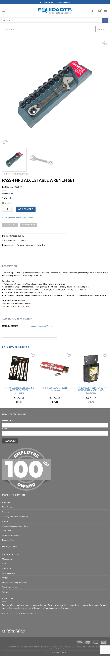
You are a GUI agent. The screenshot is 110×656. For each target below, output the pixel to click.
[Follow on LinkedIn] (18, 631)
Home (4, 174)
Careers (5, 512)
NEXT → (101, 29)
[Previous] (7, 93)
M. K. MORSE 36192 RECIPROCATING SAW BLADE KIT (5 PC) (19, 389)
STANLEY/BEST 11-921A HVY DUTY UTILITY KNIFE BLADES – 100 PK (91, 389)
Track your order (9, 587)
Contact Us (7, 521)
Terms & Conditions (55, 649)
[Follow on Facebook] (4, 631)
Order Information (10, 535)
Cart (4, 563)
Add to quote (28, 225)
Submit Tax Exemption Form (14, 582)
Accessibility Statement (76, 647)
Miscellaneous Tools (19, 174)
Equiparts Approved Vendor (41, 326)
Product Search (9, 540)
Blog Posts (7, 507)
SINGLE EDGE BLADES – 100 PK (55, 388)
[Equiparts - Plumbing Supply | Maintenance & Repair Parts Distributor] (55, 11)
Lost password (8, 573)
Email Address (8, 421)
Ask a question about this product (17, 217)
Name (5, 429)
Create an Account (10, 554)
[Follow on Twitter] (9, 631)
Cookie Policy (94, 647)
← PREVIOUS (10, 29)
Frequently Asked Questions (15, 526)
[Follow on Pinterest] (13, 631)
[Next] (102, 93)
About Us (6, 502)
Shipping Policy (16, 647)
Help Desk (6, 530)
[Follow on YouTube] (22, 631)
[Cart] (106, 11)
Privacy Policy (56, 647)
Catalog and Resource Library (15, 516)
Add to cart (25, 209)
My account (7, 559)
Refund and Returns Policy (36, 647)
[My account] (92, 11)
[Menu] (3, 11)
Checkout (6, 568)
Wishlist (5, 592)
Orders (5, 578)
